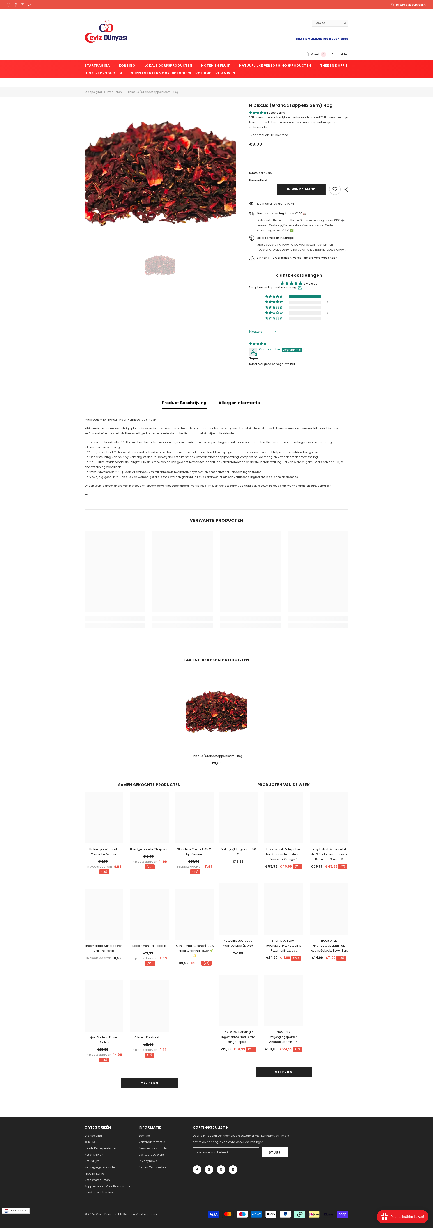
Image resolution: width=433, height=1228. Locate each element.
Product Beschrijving (184, 402)
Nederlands (17, 1210)
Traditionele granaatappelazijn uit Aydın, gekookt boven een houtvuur (329, 946)
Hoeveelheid (258, 180)
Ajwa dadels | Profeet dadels (104, 1039)
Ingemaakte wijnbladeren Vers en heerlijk (104, 948)
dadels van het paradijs (149, 946)
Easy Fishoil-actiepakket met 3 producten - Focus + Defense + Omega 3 (329, 854)
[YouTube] (22, 5)
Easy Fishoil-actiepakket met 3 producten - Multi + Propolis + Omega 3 (283, 854)
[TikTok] (29, 5)
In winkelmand (301, 189)
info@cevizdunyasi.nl (411, 4)
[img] (257, 344)
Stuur (275, 1152)
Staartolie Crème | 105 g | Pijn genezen (195, 851)
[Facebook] (15, 5)
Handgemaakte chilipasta (149, 849)
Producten (114, 92)
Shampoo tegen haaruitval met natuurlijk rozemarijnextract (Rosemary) (283, 946)
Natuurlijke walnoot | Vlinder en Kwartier (103, 851)
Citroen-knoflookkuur (149, 1037)
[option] (160, 170)
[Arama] (330, 23)
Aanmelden (340, 54)
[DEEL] (344, 189)
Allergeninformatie (239, 402)
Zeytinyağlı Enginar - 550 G (238, 851)
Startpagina (93, 92)
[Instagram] (8, 5)
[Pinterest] (221, 1169)
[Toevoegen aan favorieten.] (335, 189)
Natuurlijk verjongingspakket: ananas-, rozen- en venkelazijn (283, 1037)
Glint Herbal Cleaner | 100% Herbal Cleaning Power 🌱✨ (194, 951)
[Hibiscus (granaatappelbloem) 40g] (216, 710)
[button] (258, 113)
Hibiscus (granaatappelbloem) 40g (216, 756)
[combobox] (16, 1211)
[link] (115, 618)
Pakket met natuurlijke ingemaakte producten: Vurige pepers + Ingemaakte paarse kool (238, 1037)
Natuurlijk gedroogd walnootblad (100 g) (238, 943)
